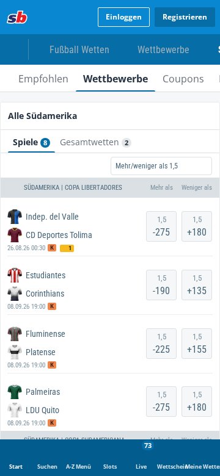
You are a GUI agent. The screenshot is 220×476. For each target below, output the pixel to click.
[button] (110, 188)
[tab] (43, 78)
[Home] (17, 17)
